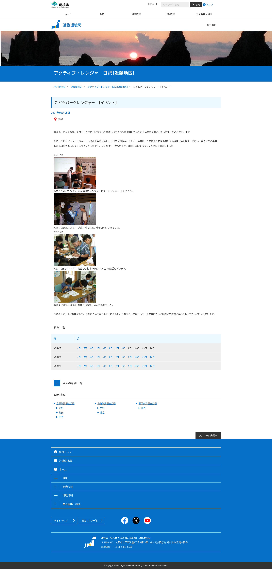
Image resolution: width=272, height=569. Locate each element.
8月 (123, 347)
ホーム (68, 14)
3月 (92, 347)
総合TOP (211, 25)
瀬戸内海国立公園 (148, 403)
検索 (197, 4)
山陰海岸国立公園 (106, 403)
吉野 (61, 408)
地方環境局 (59, 86)
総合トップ (65, 452)
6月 (111, 347)
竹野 (102, 408)
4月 (98, 347)
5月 (104, 347)
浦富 (102, 412)
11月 (144, 356)
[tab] (57, 383)
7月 (117, 347)
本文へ (150, 4)
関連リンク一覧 (89, 520)
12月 (152, 356)
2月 (85, 347)
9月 (130, 356)
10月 (137, 356)
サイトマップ (61, 520)
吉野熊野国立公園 (65, 403)
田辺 (61, 417)
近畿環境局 (76, 86)
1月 (79, 347)
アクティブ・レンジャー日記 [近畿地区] (108, 86)
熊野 (61, 412)
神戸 (143, 408)
